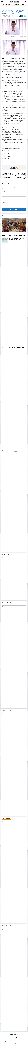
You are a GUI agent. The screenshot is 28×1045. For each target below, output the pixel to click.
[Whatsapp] (25, 16)
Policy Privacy (13, 1043)
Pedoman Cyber (20, 1043)
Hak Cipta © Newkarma (6, 1041)
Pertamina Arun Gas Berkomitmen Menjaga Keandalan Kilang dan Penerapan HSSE (7, 174)
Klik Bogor (4, 16)
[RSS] (16, 168)
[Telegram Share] (22, 16)
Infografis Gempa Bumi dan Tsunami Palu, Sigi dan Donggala (17, 239)
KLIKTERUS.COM (6, 58)
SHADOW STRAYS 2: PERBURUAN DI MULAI (16, 348)
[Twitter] (14, 168)
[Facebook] (11, 168)
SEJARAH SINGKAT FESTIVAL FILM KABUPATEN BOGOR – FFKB (16, 450)
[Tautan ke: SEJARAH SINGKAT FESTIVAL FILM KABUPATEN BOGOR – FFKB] (5, 500)
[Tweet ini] (20, 16)
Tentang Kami (15, 1041)
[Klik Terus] (14, 1)
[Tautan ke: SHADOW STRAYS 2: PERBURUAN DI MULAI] (5, 397)
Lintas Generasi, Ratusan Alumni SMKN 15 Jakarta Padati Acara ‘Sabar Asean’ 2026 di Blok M (13, 234)
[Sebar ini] (17, 16)
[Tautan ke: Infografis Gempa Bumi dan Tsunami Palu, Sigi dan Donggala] (5, 240)
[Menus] (2, 1)
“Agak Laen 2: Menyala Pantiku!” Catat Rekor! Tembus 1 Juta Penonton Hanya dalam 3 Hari (17, 245)
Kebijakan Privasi (4, 1043)
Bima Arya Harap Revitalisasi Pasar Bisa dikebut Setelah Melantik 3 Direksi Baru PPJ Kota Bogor (20, 175)
